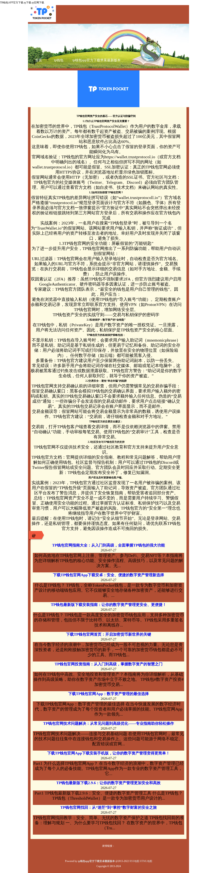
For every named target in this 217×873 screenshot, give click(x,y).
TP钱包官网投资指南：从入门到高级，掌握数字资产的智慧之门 (109, 664)
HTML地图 (146, 861)
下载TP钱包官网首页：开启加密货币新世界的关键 (108, 634)
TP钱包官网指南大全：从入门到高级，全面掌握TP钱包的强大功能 (108, 545)
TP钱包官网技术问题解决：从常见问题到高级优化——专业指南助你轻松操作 (108, 723)
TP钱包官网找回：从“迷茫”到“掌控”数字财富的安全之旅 (108, 807)
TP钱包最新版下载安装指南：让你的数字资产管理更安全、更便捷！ (108, 605)
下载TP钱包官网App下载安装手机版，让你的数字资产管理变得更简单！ (108, 753)
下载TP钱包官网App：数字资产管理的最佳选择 (108, 694)
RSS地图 (134, 861)
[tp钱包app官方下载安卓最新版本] (42, 21)
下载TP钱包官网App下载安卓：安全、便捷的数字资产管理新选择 (108, 575)
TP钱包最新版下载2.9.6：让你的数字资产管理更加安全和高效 (108, 783)
